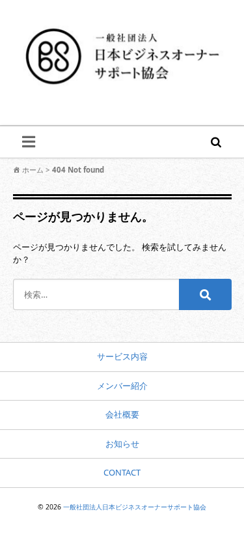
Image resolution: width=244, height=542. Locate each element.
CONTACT (122, 472)
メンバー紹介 (122, 386)
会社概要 (122, 414)
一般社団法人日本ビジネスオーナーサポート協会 (134, 506)
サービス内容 (122, 356)
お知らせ (122, 443)
